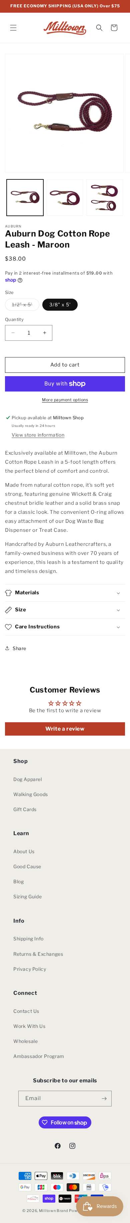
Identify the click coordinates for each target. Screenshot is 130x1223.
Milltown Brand (53, 1210)
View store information (38, 435)
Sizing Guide (27, 896)
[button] (13, 27)
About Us (24, 851)
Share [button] (19, 648)
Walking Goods (30, 794)
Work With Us (29, 1026)
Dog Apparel (27, 779)
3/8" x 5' (60, 304)
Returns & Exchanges (38, 954)
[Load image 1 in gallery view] (25, 197)
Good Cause (27, 866)
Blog (18, 881)
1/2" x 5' (25, 306)
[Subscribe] (104, 1098)
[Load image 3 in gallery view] (104, 197)
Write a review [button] (64, 729)
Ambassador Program (38, 1056)
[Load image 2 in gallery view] (65, 197)
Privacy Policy (29, 969)
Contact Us (26, 1011)
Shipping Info (28, 938)
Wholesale (25, 1041)
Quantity (14, 319)
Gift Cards (25, 809)
